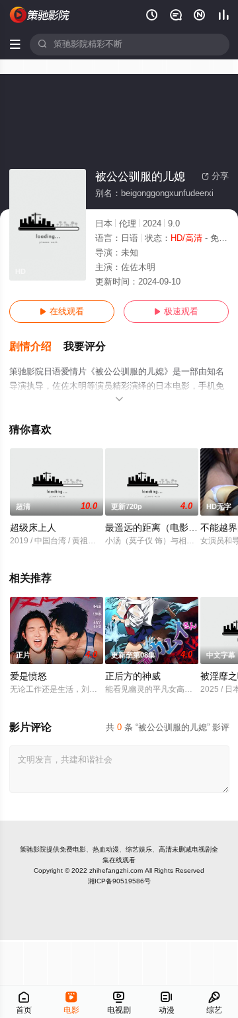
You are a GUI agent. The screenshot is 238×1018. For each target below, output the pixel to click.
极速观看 (176, 311)
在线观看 (62, 311)
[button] (36, 347)
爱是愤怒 (28, 676)
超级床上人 (33, 528)
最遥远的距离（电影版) (153, 528)
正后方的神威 (133, 676)
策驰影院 (33, 849)
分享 (215, 176)
